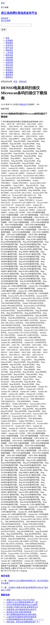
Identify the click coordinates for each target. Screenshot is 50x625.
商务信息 (9, 50)
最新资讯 (9, 75)
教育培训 (9, 55)
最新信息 (5, 595)
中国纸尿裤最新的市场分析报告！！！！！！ (25, 619)
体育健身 (9, 72)
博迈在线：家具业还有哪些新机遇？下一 (23, 622)
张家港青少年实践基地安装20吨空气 (21, 610)
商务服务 (9, 43)
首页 (3, 3)
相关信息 (5, 576)
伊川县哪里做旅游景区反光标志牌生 (21, 614)
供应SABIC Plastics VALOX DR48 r (20, 600)
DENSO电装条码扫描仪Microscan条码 (22, 605)
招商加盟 (9, 60)
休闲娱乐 (9, 70)
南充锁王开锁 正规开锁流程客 (18, 612)
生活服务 (9, 40)
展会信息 (9, 65)
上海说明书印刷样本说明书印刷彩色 (21, 617)
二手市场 (9, 53)
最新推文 (9, 77)
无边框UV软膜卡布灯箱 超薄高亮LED (22, 607)
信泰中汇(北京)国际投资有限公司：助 (22, 602)
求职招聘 (9, 58)
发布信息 (4, 18)
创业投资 (9, 62)
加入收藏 (4, 7)
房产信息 (9, 48)
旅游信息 (9, 67)
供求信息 (9, 45)
